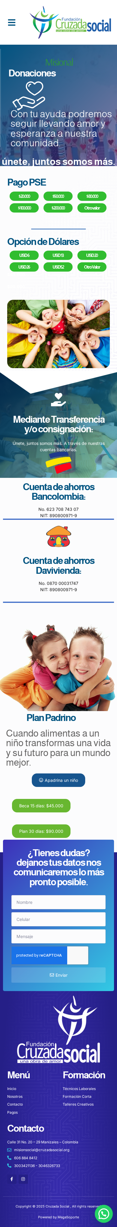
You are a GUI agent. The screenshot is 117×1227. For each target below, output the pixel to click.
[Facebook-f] (11, 1179)
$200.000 (57, 207)
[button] (11, 22)
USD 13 (57, 255)
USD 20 (92, 255)
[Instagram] (23, 1179)
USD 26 (24, 267)
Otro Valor (92, 267)
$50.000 (58, 196)
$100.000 (24, 207)
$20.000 (24, 196)
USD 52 (58, 267)
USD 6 (24, 255)
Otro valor (92, 207)
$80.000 (92, 196)
